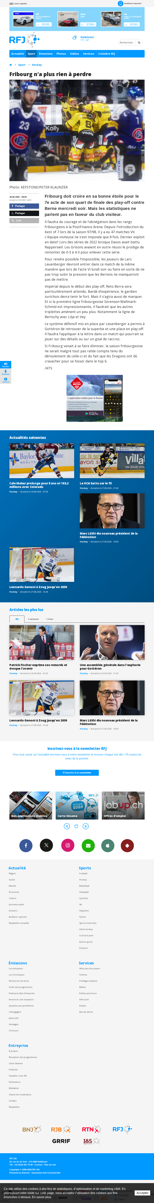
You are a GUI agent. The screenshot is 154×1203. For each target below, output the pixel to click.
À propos (13, 1051)
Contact (13, 1100)
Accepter (142, 1193)
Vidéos (74, 53)
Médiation (14, 1088)
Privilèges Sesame (88, 981)
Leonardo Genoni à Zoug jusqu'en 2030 (38, 587)
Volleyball (84, 892)
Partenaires (14, 1082)
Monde (12, 886)
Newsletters (88, 845)
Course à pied (86, 935)
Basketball (84, 886)
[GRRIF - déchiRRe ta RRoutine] (61, 1141)
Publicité (13, 1069)
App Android (127, 845)
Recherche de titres (19, 981)
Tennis (82, 917)
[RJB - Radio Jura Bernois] (61, 1129)
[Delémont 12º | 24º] (75, 34)
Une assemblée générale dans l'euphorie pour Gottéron (110, 667)
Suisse (12, 879)
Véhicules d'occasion (89, 968)
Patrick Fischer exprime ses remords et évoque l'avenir (38, 667)
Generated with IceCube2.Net (46, 1173)
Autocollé (13, 1018)
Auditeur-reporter (132, 3)
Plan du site (50, 1165)
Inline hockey (86, 929)
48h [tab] (17, 619)
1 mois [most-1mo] (49, 619)
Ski (80, 904)
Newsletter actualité (19, 923)
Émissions (46, 53)
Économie (14, 892)
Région (12, 873)
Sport (31, 53)
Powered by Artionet (19, 1173)
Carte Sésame (16, 1063)
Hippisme (84, 910)
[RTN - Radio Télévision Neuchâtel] (92, 1129)
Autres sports (86, 942)
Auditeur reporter (18, 917)
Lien (18, 220)
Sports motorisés (87, 923)
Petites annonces (88, 993)
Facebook (25, 845)
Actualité (17, 53)
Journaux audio (16, 904)
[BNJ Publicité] (31, 1129)
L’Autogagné (15, 1012)
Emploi (82, 1005)
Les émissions (16, 968)
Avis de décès (86, 1012)
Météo (82, 987)
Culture (12, 898)
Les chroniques (16, 974)
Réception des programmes (23, 1057)
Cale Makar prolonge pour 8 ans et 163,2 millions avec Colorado (39, 485)
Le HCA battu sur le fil (96, 483)
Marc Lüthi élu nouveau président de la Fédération (109, 535)
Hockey (37, 65)
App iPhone (107, 845)
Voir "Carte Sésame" (30, 805)
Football (83, 873)
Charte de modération (20, 1094)
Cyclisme (83, 898)
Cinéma (83, 974)
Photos (61, 53)
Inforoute (84, 999)
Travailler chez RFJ (18, 1075)
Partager (19, 206)
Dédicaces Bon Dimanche (22, 993)
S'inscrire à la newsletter (77, 772)
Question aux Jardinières (21, 1005)
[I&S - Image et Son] (92, 1141)
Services (88, 53)
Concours (13, 1030)
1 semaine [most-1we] (33, 619)
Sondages (13, 1024)
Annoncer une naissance (21, 999)
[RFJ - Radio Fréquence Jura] (122, 1129)
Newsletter (14, 1107)
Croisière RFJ (106, 53)
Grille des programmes (20, 987)
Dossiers (13, 910)
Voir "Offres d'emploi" (77, 805)
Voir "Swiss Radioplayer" (123, 805)
